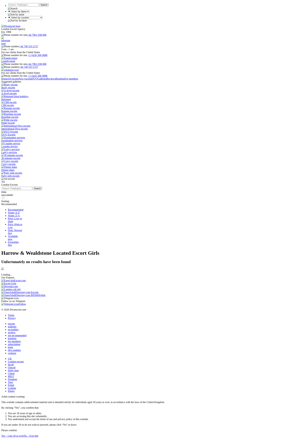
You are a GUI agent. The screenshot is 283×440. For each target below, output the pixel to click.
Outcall (11, 367)
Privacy (12, 318)
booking (12, 338)
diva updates (14, 350)
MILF (11, 376)
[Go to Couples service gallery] (10, 143)
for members (14, 341)
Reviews (51, 78)
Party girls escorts (10, 175)
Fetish (11, 385)
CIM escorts (7, 105)
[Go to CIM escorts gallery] (9, 102)
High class (13, 370)
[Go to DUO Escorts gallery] (9, 131)
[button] (44, 5)
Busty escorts (8, 87)
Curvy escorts (8, 164)
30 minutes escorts (10, 158)
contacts (12, 353)
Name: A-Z (14, 212)
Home (4, 78)
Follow (22, 304)
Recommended (15, 209)
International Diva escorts (14, 128)
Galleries (42, 78)
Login (4, 61)
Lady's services (9, 152)
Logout (11, 61)
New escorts (25, 78)
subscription (14, 344)
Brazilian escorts (9, 117)
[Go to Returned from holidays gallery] (14, 96)
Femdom (12, 379)
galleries (12, 326)
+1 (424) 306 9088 (37, 55)
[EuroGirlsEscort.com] (13, 280)
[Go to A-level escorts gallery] (10, 90)
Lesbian (12, 388)
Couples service (9, 146)
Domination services (11, 140)
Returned (6, 99)
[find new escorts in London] (10, 289)
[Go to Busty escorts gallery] (9, 84)
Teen (10, 382)
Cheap (11, 373)
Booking (60, 78)
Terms (11, 315)
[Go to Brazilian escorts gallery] (11, 114)
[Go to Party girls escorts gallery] (11, 173)
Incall (11, 364)
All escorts (13, 78)
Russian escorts (9, 111)
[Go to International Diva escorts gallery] (15, 125)
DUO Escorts (8, 134)
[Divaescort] (10, 26)
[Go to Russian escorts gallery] (10, 108)
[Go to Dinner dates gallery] (9, 167)
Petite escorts (8, 122)
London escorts (16, 361)
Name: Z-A (14, 215)
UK (10, 358)
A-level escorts (9, 93)
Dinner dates (7, 170)
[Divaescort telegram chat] (5, 43)
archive (11, 332)
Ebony (11, 391)
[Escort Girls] (8, 283)
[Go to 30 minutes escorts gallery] (12, 155)
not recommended (17, 335)
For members (71, 78)
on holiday (13, 329)
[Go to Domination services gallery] (13, 137)
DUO (34, 78)
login (10, 347)
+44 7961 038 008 (36, 35)
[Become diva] (9, 58)
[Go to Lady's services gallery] (10, 149)
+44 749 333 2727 (28, 46)
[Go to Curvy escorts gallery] (9, 161)
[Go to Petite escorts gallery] (9, 120)
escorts (11, 323)
